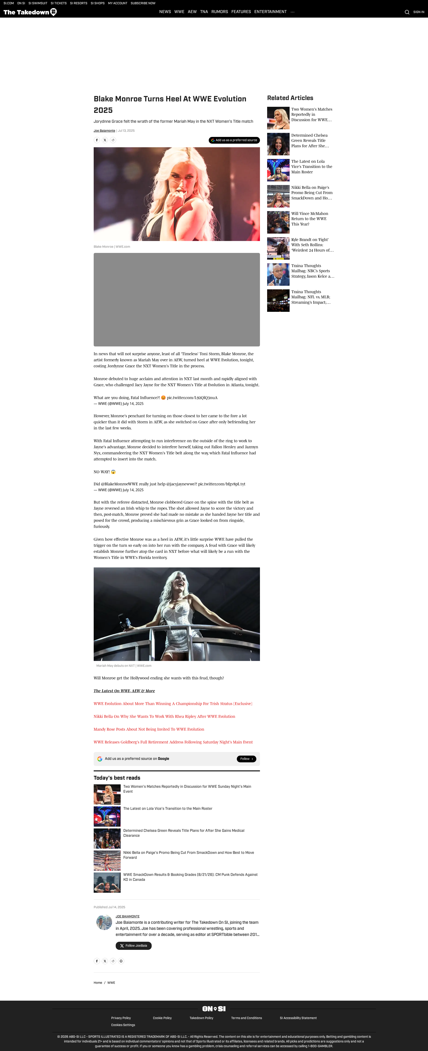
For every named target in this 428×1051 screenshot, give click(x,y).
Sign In (418, 12)
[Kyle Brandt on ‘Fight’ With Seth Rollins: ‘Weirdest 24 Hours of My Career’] (301, 248)
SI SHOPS (98, 3)
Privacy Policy (121, 1018)
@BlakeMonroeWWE (119, 484)
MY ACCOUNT (117, 3)
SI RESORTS (78, 3)
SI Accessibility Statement (298, 1018)
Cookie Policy (162, 1018)
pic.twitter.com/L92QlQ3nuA (192, 397)
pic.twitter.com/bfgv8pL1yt (221, 484)
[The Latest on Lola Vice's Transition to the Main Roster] (301, 170)
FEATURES (241, 12)
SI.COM (9, 3)
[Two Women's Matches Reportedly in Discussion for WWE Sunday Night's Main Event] (301, 118)
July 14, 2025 (133, 403)
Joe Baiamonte (104, 131)
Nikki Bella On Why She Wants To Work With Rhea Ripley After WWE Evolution (164, 716)
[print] (121, 961)
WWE (179, 12)
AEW (192, 12)
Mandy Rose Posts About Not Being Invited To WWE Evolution (149, 729)
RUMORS (219, 12)
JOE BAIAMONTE (128, 916)
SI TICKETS (59, 3)
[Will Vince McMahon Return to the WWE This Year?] (301, 222)
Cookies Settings (123, 1025)
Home (98, 983)
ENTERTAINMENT (270, 12)
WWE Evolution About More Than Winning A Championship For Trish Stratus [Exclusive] (173, 703)
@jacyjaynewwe (180, 484)
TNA (204, 12)
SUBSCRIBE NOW (143, 3)
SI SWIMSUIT (38, 3)
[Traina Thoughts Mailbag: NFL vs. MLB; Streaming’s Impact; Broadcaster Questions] (301, 300)
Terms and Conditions (246, 1018)
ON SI (21, 3)
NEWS (165, 12)
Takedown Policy (201, 1018)
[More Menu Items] (292, 12)
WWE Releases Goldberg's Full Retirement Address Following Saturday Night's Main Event (173, 742)
